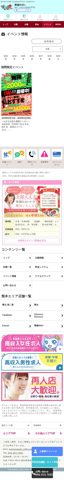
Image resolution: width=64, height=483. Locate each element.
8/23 (6, 57)
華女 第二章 (8, 304)
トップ (5, 24)
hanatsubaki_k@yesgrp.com (24, 449)
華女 (36, 304)
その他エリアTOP (45, 433)
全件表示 (49, 41)
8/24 (14, 57)
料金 (37, 24)
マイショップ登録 (23, 10)
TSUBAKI (7, 315)
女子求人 (40, 19)
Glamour (38, 315)
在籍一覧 (7, 267)
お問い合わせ (9, 285)
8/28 (49, 57)
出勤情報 (39, 258)
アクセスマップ (42, 276)
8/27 (41, 57)
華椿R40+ (39, 325)
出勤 (16, 24)
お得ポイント (8, 19)
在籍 (26, 24)
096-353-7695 (15, 453)
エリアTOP (9, 433)
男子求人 (56, 19)
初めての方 (24, 19)
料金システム (41, 267)
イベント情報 (9, 276)
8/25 (23, 57)
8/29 (58, 57)
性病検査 (37, 425)
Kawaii (5, 325)
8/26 (32, 57)
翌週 (47, 49)
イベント (47, 24)
